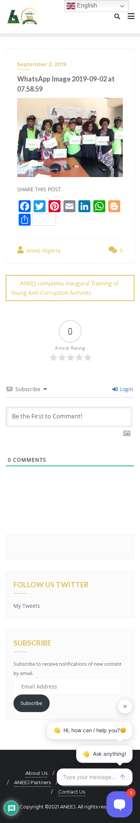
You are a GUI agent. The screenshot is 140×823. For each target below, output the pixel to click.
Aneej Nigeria (42, 250)
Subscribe (31, 703)
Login (125, 389)
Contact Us (71, 792)
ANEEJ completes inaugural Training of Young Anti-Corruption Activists (64, 287)
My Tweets (26, 605)
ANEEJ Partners (32, 782)
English (86, 5)
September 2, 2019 (41, 64)
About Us (36, 773)
